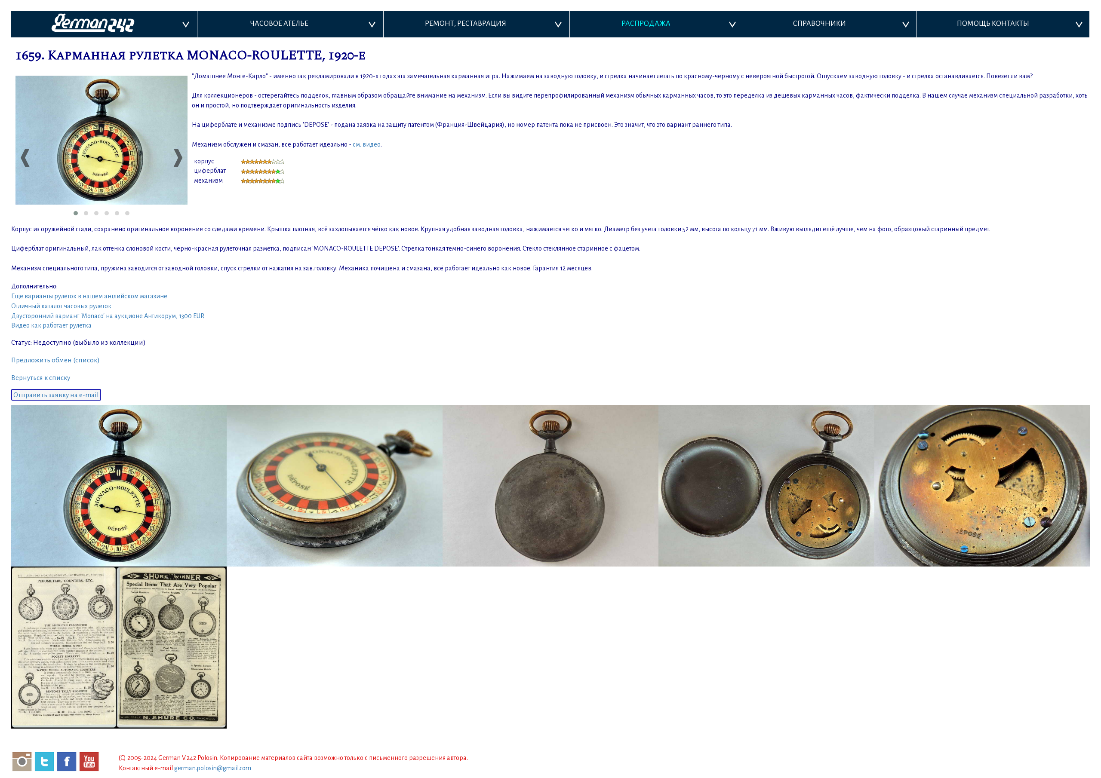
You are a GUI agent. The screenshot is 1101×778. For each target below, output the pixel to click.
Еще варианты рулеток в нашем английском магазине (89, 296)
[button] (76, 213)
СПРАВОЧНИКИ (819, 24)
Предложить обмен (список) (55, 360)
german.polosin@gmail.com (212, 768)
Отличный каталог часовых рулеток (61, 306)
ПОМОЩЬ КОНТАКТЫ (993, 24)
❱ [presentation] (176, 157)
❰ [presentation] (24, 157)
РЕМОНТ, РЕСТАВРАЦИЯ (465, 24)
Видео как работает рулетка (51, 325)
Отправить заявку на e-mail (56, 394)
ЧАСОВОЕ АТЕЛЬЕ (279, 24)
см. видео (367, 144)
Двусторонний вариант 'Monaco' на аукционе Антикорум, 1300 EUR (107, 315)
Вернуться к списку (40, 377)
